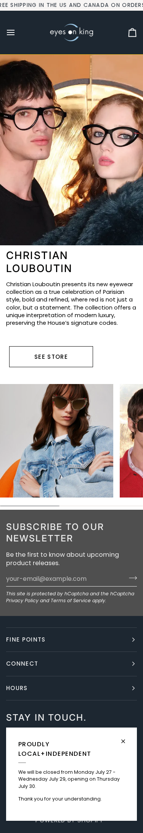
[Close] (126, 738)
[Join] (130, 578)
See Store (51, 357)
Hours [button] (17, 688)
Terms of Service (71, 600)
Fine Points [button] (26, 639)
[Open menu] (17, 32)
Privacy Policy (22, 600)
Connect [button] (22, 664)
